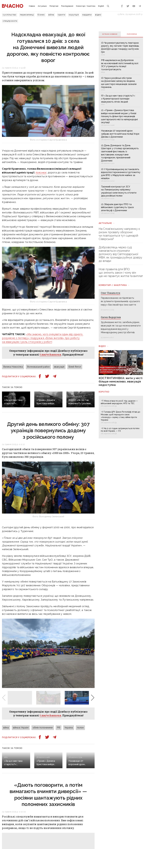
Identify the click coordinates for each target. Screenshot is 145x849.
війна (51, 15)
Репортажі (54, 6)
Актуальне (42, 6)
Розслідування (67, 6)
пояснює (41, 172)
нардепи (87, 15)
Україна (68, 727)
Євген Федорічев (111, 317)
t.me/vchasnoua (50, 354)
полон (80, 727)
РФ (58, 727)
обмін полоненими (43, 727)
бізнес (41, 15)
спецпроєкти (10, 21)
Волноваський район (38, 366)
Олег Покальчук (110, 292)
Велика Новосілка (13, 366)
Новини (32, 6)
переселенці (27, 15)
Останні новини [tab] (109, 34)
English (101, 6)
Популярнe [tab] (132, 34)
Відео (102, 346)
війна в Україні (20, 727)
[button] (93, 698)
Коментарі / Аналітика (85, 6)
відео (98, 15)
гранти (61, 15)
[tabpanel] (121, 127)
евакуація (59, 366)
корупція (74, 15)
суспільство (9, 15)
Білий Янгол (75, 366)
